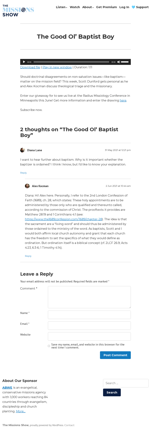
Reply (23, 172)
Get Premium (106, 7)
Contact (69, 425)
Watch (75, 7)
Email (24, 324)
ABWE (7, 387)
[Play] (24, 61)
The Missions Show (15, 425)
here (123, 100)
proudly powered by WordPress (46, 425)
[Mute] (118, 61)
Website (25, 334)
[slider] (125, 61)
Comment (28, 288)
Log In (124, 7)
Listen (60, 7)
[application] (75, 62)
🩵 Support (140, 7)
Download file (30, 67)
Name (24, 313)
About (87, 7)
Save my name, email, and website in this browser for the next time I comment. (87, 346)
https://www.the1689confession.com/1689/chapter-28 (63, 219)
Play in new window (57, 67)
